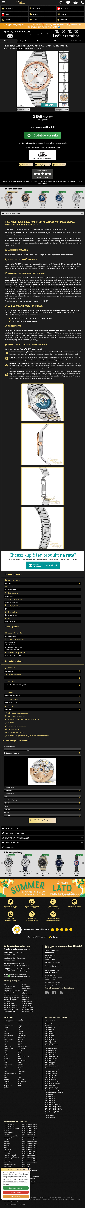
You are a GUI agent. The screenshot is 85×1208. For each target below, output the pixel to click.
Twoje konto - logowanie (11, 1009)
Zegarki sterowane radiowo (53, 1070)
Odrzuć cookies (15, 1192)
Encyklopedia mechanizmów (12, 990)
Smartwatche (49, 1026)
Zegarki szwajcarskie (51, 1073)
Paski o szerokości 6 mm (29, 1124)
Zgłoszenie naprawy (9, 1011)
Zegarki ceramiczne (51, 1039)
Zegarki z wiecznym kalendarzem (55, 1091)
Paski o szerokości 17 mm (29, 1143)
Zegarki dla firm (27, 1005)
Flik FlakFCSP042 (76, 872)
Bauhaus (6, 1033)
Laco (19, 1022)
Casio (5, 1050)
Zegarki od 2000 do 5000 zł (53, 1108)
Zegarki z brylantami (51, 1079)
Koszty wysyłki (8, 1001)
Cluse (5, 1054)
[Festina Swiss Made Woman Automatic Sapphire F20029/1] (76, 198)
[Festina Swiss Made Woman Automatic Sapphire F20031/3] (25, 198)
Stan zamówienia (27, 1003)
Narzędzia (7, 1143)
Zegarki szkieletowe (51, 1071)
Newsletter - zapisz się (10, 1005)
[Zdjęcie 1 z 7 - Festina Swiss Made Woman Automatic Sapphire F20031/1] (37, 79)
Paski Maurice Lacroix (10, 1164)
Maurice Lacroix (22, 1035)
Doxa (5, 1062)
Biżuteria (6, 1130)
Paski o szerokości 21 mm (29, 1151)
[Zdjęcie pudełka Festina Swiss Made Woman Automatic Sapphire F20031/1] (64, 101)
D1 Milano (7, 1058)
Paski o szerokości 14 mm (29, 1138)
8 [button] (78, 895)
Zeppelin (20, 1085)
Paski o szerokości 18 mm (29, 1145)
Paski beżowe (26, 1164)
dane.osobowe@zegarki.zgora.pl (12, 1201)
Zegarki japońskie (50, 1047)
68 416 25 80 (51, 960)
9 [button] (80, 895)
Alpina (5, 1024)
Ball (5, 1031)
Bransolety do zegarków (11, 1136)
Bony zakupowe (8, 1132)
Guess (5, 1077)
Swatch (20, 1068)
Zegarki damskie (50, 1027)
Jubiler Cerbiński (8, 1085)
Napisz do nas (26, 988)
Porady (24, 996)
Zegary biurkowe (50, 1117)
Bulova (6, 1045)
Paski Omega (7, 1166)
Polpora (20, 1050)
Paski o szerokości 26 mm (29, 1159)
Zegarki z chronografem (52, 1081)
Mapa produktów (9, 1003)
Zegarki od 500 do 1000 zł (52, 1104)
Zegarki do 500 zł (50, 1102)
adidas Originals (8, 1020)
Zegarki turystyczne (51, 1075)
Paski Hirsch (7, 1153)
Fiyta (5, 1068)
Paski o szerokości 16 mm (29, 1141)
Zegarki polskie (49, 1064)
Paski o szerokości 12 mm (29, 1134)
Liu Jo (19, 1024)
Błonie (5, 1043)
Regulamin (25, 999)
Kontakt (24, 984)
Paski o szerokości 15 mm (29, 1140)
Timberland (21, 1071)
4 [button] (70, 895)
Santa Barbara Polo (23, 1056)
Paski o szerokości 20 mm (29, 1149)
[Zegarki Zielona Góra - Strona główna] (20, 2)
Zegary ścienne (49, 1115)
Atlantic (6, 1027)
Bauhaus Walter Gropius (8, 1036)
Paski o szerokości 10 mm (29, 1130)
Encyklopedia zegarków (10, 992)
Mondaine (21, 1039)
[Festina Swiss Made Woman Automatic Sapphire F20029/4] (59, 198)
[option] (42, 34)
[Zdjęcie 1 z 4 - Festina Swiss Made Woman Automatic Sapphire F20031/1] (42, 402)
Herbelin (6, 1079)
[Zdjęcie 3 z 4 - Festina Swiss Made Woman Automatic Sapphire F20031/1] (42, 486)
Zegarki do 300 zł (50, 1098)
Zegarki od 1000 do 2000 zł (53, 1106)
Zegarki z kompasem (51, 1085)
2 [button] (66, 895)
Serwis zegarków (27, 1001)
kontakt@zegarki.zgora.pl (23, 949)
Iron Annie (7, 1081)
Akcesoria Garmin (9, 1124)
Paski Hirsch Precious (10, 1159)
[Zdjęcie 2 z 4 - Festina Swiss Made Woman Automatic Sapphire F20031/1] (42, 444)
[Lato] (42, 888)
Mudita (20, 1041)
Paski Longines (8, 1161)
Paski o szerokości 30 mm (29, 1163)
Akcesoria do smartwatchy (11, 1128)
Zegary (47, 1114)
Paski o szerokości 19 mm (29, 1147)
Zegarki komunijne (27, 1009)
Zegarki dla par (49, 1031)
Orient (20, 1043)
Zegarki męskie (49, 1029)
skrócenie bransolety (46, 143)
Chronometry (49, 1024)
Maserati (20, 1033)
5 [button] (72, 895)
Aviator (6, 1029)
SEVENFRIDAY (22, 1060)
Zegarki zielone (49, 1035)
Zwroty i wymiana (27, 1007)
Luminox (20, 1031)
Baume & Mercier (9, 1039)
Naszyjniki (7, 1145)
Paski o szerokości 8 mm (29, 1126)
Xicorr (19, 1083)
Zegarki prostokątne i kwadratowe (51, 1067)
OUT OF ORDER (22, 1047)
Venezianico (21, 1079)
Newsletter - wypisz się (11, 1007)
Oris (19, 1045)
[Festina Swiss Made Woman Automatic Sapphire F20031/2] (42, 198)
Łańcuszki (6, 1141)
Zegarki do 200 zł (50, 1096)
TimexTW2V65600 (59, 872)
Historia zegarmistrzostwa (11, 997)
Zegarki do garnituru (51, 1041)
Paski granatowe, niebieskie (30, 1176)
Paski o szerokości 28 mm (29, 1161)
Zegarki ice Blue (50, 1033)
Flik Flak (6, 1070)
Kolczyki (6, 1140)
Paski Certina (7, 1149)
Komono (6, 1089)
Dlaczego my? (26, 986)
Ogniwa (6, 1147)
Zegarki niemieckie (50, 1060)
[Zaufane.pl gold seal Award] (17, 929)
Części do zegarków (9, 986)
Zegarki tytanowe (50, 1077)
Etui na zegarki (8, 1138)
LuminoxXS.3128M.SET (8, 872)
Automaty (48, 1022)
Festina (6, 1066)
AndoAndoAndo (8, 1026)
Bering (6, 1041)
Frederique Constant (10, 1073)
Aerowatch (7, 1022)
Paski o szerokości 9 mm (29, 1128)
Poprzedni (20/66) (24, 109)
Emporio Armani (8, 1064)
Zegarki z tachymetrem (52, 1087)
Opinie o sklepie (27, 992)
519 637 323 (11, 965)
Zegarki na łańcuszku (51, 1058)
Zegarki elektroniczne (51, 1045)
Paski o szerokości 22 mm (29, 1153)
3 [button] (68, 895)
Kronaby (20, 1020)
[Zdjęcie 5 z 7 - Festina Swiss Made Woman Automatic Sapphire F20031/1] (64, 81)
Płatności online (27, 994)
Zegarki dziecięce (50, 1043)
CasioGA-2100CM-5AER (42, 872)
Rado (19, 1052)
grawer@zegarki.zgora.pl (23, 971)
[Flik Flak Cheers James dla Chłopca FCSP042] (76, 862)
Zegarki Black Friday (28, 1011)
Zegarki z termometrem (52, 1089)
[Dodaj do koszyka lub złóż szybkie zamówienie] (42, 135)
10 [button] (82, 895)
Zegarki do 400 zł (50, 1100)
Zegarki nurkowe (50, 1062)
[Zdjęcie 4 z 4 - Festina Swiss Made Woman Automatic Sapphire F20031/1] (42, 528)
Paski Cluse (7, 1151)
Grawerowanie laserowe (11, 996)
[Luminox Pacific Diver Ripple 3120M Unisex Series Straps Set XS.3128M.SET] (8, 862)
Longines (20, 1026)
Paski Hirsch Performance (11, 1157)
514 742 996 (11, 960)
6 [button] (74, 895)
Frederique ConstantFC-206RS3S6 (25, 872)
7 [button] (76, 895)
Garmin (6, 1075)
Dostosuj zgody (15, 1196)
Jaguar (6, 1083)
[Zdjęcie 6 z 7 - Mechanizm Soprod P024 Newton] (64, 91)
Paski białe (25, 1166)
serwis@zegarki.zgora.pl (23, 965)
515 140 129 (11, 954)
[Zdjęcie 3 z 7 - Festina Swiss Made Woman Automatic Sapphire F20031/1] (64, 61)
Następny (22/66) (61, 109)
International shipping (10, 999)
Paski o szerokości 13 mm (29, 1136)
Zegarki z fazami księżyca (52, 1083)
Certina (6, 1052)
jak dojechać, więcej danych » (52, 962)
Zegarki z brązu (49, 1037)
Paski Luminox (8, 1163)
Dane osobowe (8, 988)
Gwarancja (7, 994)
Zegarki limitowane (50, 1052)
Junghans (6, 1087)
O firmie (24, 990)
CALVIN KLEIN (8, 1047)
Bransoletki (7, 1134)
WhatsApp (13, 976)
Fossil (5, 1071)
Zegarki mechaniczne (51, 1056)
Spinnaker (21, 1064)
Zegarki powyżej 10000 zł (52, 1112)
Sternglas (21, 1066)
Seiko (19, 1058)
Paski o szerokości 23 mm (29, 1155)
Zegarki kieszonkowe (51, 1048)
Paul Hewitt (21, 1048)
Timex (19, 1073)
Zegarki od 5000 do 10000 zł (53, 1110)
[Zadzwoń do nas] (82, 2)
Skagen (20, 1062)
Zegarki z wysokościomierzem (54, 1092)
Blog (5, 984)
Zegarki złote (49, 1094)
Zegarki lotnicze (50, 1054)
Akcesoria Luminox (9, 1126)
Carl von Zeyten (8, 1048)
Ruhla (19, 1054)
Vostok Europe (22, 1081)
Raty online (25, 997)
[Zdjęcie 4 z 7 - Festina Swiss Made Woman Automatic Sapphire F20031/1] (64, 71)
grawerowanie (61, 143)
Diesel (5, 1060)
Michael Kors (21, 1037)
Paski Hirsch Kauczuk (10, 1155)
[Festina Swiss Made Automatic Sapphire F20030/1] (8, 198)
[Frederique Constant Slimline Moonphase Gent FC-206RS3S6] (25, 862)
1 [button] (64, 895)
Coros (5, 1056)
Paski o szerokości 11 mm (29, 1132)
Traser (20, 1077)
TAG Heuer (21, 1070)
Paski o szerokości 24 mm (29, 1157)
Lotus (19, 1029)
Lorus (19, 1027)
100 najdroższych (50, 1020)
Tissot (19, 1075)
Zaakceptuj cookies (15, 1187)
